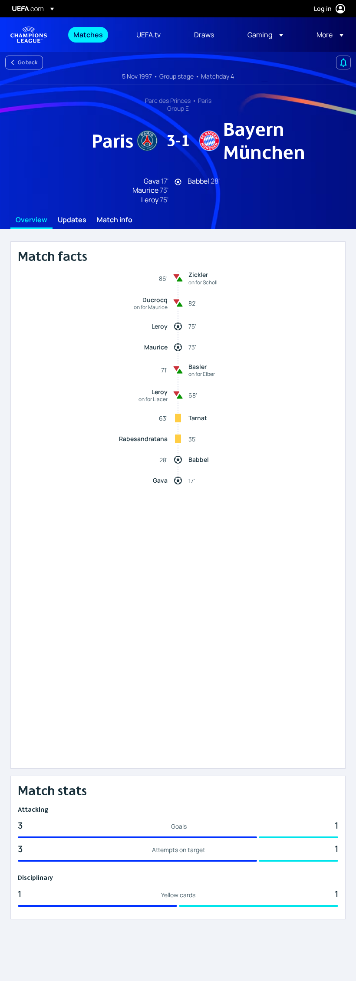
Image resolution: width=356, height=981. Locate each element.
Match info (114, 220)
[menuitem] (94, 34)
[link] (88, 34)
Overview (31, 220)
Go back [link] (27, 62)
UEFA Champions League (28, 34)
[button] (265, 34)
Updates (72, 220)
